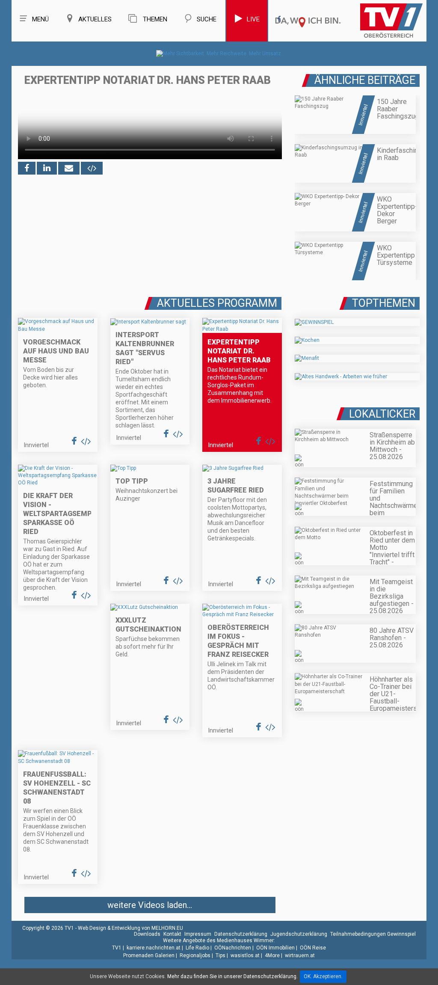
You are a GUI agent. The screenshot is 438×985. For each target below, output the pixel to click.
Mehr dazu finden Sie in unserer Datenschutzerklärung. (232, 976)
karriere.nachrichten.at (154, 948)
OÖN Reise (313, 948)
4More (272, 955)
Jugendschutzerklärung (298, 934)
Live (253, 19)
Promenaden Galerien (149, 955)
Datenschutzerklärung (240, 934)
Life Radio (197, 948)
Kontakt (172, 934)
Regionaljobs (195, 955)
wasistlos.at (245, 955)
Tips (220, 955)
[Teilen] (69, 168)
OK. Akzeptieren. (323, 976)
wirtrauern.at (300, 955)
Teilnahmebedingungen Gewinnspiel (373, 934)
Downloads (147, 934)
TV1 (116, 948)
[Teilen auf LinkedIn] (47, 168)
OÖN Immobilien (275, 948)
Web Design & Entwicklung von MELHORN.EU (130, 928)
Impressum (197, 934)
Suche (206, 19)
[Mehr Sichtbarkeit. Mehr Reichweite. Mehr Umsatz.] (219, 53)
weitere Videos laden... (149, 905)
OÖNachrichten (232, 948)
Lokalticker (382, 414)
